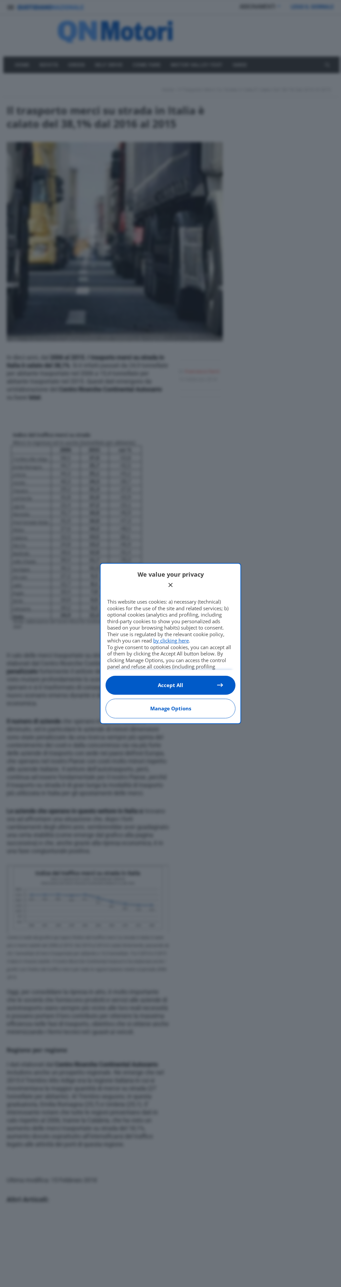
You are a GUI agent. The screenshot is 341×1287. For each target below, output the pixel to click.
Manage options (170, 708)
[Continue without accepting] (170, 585)
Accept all (170, 685)
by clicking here (171, 640)
